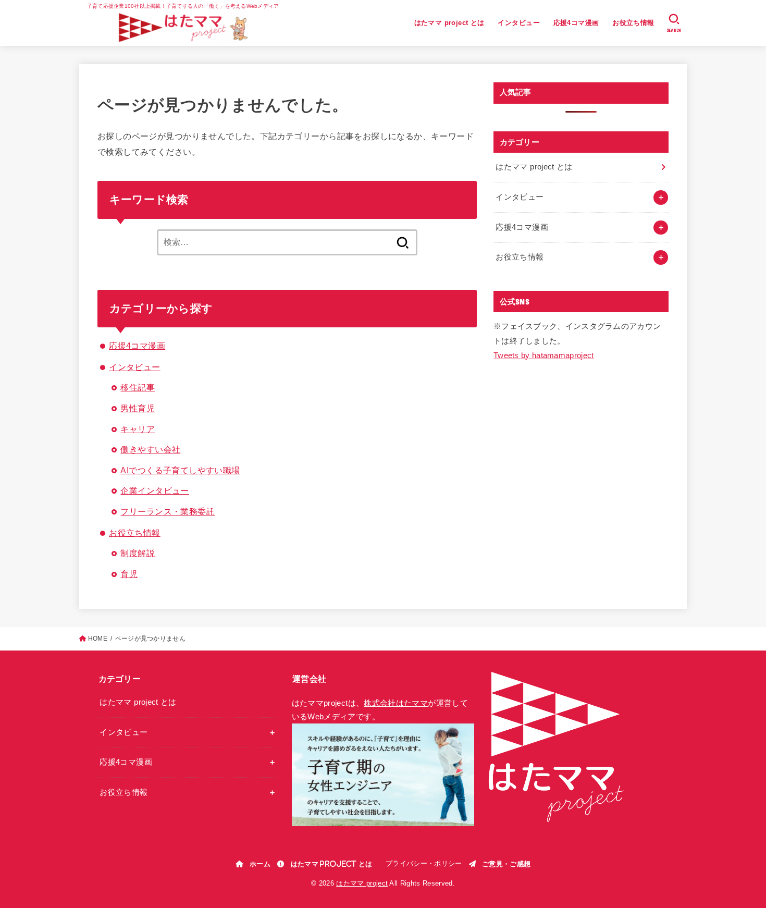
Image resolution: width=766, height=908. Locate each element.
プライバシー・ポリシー (424, 863)
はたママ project (362, 883)
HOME (97, 638)
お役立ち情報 (633, 23)
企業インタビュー (154, 490)
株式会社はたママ (396, 703)
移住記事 (137, 387)
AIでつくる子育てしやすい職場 (180, 470)
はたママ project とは (449, 23)
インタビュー (518, 23)
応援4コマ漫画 (576, 23)
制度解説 (137, 553)
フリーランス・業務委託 (167, 511)
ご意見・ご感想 (506, 863)
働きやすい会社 (150, 449)
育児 (129, 574)
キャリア (137, 429)
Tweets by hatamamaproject (543, 355)
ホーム (260, 863)
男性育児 (137, 408)
